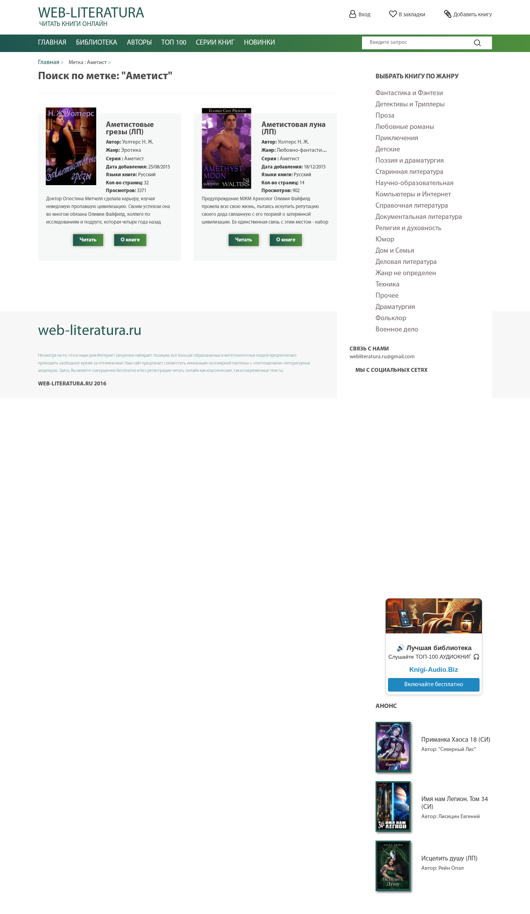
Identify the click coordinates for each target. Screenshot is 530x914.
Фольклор (391, 318)
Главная (52, 43)
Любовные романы (405, 127)
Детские (388, 149)
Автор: (429, 750)
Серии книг (215, 43)
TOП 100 (173, 43)
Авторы (139, 43)
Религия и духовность (409, 228)
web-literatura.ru (90, 331)
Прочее (387, 296)
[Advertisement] (434, 471)
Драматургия (395, 307)
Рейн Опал (451, 868)
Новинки (259, 43)
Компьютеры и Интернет (413, 194)
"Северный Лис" (457, 750)
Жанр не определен (406, 273)
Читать (88, 240)
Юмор (385, 239)
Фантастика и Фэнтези (409, 93)
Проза (385, 116)
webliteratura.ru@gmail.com (382, 357)
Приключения (397, 138)
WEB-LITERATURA (91, 15)
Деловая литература (406, 262)
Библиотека (96, 43)
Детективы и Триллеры (410, 104)
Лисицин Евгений (459, 817)
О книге (130, 240)
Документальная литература (419, 217)
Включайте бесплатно (433, 685)
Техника (388, 284)
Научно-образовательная (415, 183)
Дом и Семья (395, 251)
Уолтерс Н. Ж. (137, 142)
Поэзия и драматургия (410, 161)
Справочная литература (412, 206)
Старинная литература (409, 172)
